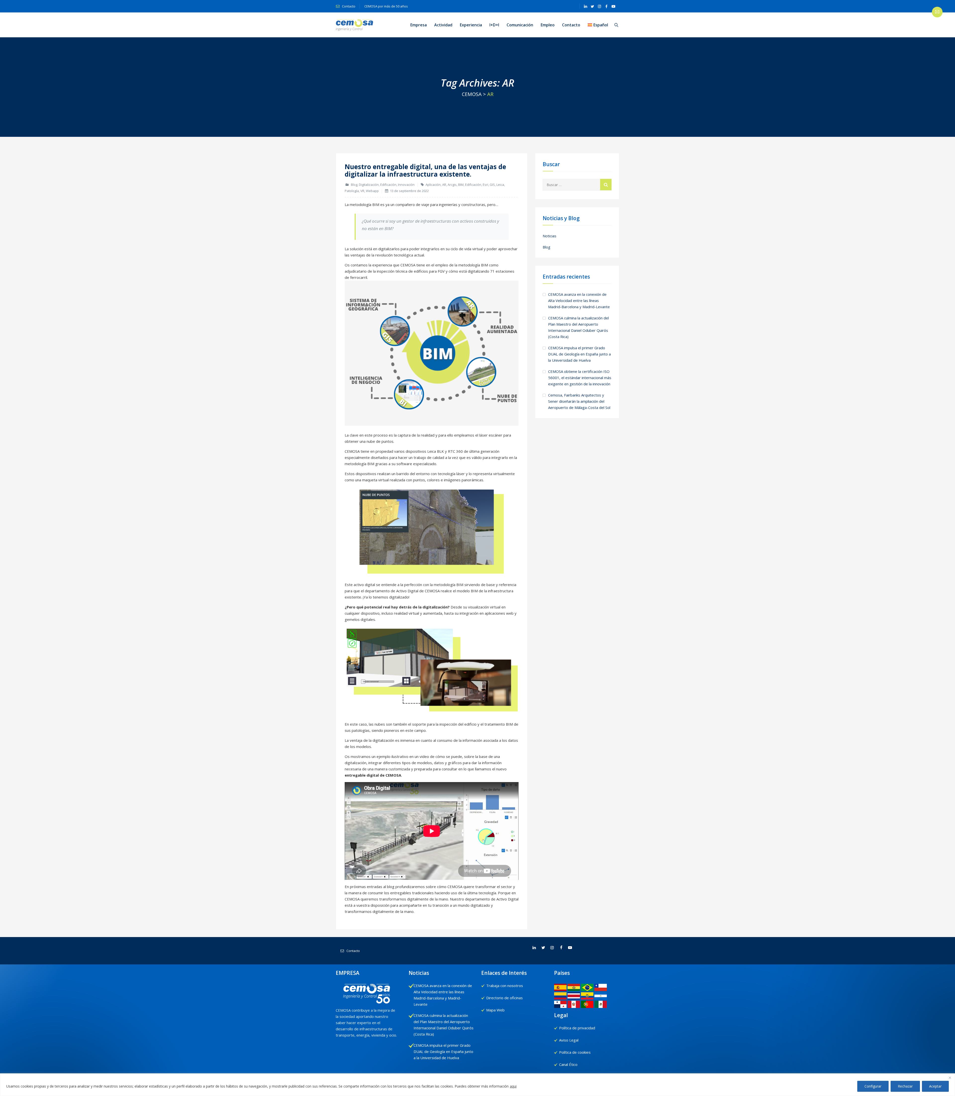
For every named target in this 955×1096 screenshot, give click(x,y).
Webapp (372, 191)
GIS (492, 184)
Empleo (548, 25)
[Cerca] (950, 1078)
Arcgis (452, 184)
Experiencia (471, 25)
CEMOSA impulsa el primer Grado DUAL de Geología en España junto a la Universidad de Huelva (579, 354)
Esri (485, 184)
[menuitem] (597, 24)
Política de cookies (575, 1052)
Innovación (406, 184)
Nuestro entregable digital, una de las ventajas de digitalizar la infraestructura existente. (425, 170)
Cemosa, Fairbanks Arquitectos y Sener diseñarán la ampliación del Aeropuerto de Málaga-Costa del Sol (579, 401)
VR (362, 191)
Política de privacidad (577, 1027)
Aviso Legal (568, 1040)
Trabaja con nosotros (504, 985)
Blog (354, 184)
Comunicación (520, 25)
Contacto (348, 6)
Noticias (549, 235)
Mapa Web (495, 1009)
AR (444, 184)
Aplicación (433, 184)
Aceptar (935, 1086)
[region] (477, 1084)
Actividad (443, 25)
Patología (352, 191)
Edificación (388, 184)
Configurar (872, 1086)
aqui (513, 1086)
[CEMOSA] (354, 24)
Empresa (418, 25)
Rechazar (905, 1086)
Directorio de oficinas (504, 997)
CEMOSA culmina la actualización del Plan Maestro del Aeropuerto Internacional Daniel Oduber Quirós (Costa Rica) (578, 327)
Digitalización (369, 184)
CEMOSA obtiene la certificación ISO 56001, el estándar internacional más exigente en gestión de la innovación (579, 377)
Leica (500, 184)
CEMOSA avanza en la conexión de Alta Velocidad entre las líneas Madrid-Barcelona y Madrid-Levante (579, 300)
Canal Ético (568, 1064)
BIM (461, 184)
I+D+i (494, 25)
